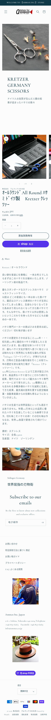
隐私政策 (25, 715)
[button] (6, 12)
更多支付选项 (25, 251)
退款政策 (15, 715)
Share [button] (7, 259)
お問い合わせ (11, 544)
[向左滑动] (19, 184)
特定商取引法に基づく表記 (17, 550)
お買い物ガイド (12, 556)
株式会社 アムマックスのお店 (24, 711)
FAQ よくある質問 (13, 569)
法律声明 (43, 715)
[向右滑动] (31, 184)
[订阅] (42, 522)
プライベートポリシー (15, 563)
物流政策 (34, 715)
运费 (21, 215)
